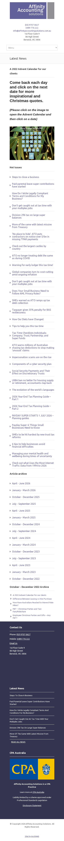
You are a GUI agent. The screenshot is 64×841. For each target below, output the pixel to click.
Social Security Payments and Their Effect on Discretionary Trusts (31, 372)
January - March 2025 (24, 517)
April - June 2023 (21, 565)
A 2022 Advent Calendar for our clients (29, 595)
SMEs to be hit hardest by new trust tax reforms (33, 435)
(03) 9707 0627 (32, 25)
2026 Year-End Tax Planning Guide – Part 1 (31, 398)
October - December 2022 (26, 578)
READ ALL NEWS (18, 742)
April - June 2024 (21, 538)
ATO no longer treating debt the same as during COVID (32, 257)
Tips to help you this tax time (27, 326)
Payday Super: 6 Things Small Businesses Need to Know (28, 426)
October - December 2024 (26, 524)
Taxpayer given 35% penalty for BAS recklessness (31, 311)
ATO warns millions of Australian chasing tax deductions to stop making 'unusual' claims (33, 348)
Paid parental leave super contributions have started (33, 185)
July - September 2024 (24, 531)
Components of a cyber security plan (31, 364)
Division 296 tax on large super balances (28, 216)
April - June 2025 (21, 510)
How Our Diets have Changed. (28, 319)
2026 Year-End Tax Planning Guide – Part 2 (31, 407)
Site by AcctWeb (32, 836)
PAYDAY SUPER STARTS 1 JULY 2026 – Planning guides (33, 417)
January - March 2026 (24, 490)
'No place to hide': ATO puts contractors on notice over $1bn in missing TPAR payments (30, 237)
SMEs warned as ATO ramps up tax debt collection (31, 301)
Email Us (13, 643)
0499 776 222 (32, 28)
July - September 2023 (24, 558)
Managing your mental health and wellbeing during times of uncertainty (32, 454)
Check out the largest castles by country (29, 247)
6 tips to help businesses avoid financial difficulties (28, 445)
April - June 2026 (21, 483)
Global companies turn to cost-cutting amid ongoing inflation (32, 273)
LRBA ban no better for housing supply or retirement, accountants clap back (33, 381)
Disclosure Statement (32, 805)
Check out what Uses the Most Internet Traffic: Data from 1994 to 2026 (33, 464)
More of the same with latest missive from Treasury (32, 225)
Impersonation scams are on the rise (31, 357)
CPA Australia (38, 792)
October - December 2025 (26, 497)
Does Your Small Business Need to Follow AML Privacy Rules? (30, 292)
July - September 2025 (24, 503)
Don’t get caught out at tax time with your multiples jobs (32, 206)
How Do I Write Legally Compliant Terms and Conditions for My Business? (30, 196)
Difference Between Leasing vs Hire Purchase (32, 599)
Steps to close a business (25, 177)
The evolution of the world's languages (33, 389)
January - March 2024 (24, 544)
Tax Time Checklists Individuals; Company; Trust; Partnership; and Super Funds (30, 336)
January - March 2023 (24, 572)
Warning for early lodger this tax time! (32, 265)
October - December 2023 (26, 551)
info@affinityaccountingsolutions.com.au (32, 31)
